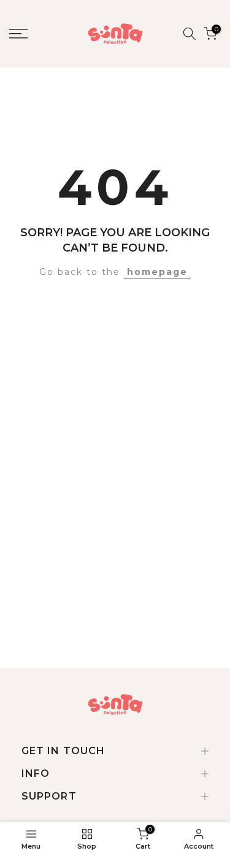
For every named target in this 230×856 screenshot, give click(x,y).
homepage (157, 271)
